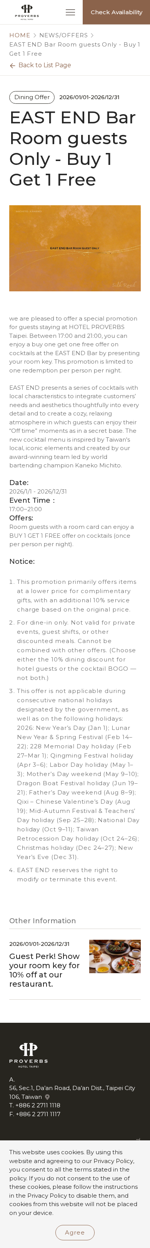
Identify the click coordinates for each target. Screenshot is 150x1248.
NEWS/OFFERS (63, 35)
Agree (75, 1232)
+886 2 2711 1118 (37, 1105)
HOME (19, 35)
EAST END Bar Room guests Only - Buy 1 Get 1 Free (74, 49)
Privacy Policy (113, 1161)
